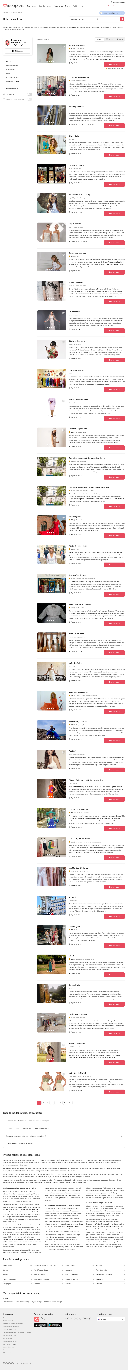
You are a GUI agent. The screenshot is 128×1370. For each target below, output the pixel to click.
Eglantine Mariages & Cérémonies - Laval (87, 458)
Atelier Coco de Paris (78, 546)
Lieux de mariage (45, 6)
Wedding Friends (76, 107)
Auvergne (99, 1279)
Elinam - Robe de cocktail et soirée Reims (87, 780)
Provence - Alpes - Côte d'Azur (45, 1266)
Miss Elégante (75, 516)
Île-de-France (7, 1266)
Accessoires (10, 69)
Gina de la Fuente (76, 165)
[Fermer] (30, 39)
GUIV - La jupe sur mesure (80, 839)
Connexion (112, 6)
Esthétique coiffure (12, 77)
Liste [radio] (100, 39)
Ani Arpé (72, 897)
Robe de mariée (8, 1302)
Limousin (99, 1284)
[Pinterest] (76, 1318)
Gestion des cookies (9, 1329)
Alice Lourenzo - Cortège (80, 194)
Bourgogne (7, 1284)
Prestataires (58, 6)
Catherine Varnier (76, 370)
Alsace (5, 1275)
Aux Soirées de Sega (78, 575)
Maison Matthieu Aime (78, 399)
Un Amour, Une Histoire (79, 77)
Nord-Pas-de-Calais (41, 1270)
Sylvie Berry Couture (78, 721)
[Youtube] (85, 1318)
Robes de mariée (12, 65)
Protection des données (11, 1326)
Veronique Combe (77, 45)
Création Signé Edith (78, 429)
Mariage (6, 12)
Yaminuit (72, 751)
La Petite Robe (75, 663)
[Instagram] (80, 1318)
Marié (75, 6)
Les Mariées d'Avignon (78, 868)
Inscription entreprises (10, 1341)
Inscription (121, 6)
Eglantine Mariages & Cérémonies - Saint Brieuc (90, 487)
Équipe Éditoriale (8, 1347)
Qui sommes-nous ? (9, 1344)
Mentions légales (8, 1321)
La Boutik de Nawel (77, 1073)
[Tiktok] (89, 1318)
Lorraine (37, 1284)
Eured (71, 956)
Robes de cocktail (13, 81)
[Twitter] (71, 1318)
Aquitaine (68, 1270)
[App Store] (41, 1327)
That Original (74, 926)
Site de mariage (8, 1353)
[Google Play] (55, 1327)
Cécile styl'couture (77, 341)
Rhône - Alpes (70, 1266)
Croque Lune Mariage (78, 809)
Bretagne (99, 1266)
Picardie (68, 1284)
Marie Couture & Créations (80, 604)
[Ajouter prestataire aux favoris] (63, 47)
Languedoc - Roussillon (42, 1279)
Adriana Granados (77, 1043)
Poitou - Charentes (71, 1279)
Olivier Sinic (74, 136)
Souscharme (74, 312)
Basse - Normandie (71, 1275)
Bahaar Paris (74, 985)
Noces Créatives (76, 282)
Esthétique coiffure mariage (53, 1302)
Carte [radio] (121, 39)
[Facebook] (67, 1318)
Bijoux (8, 73)
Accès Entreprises (118, 2)
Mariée (67, 6)
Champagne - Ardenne (104, 1275)
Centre (5, 1270)
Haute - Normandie (9, 1279)
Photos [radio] (111, 39)
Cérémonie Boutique (78, 1014)
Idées (81, 6)
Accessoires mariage (23, 1302)
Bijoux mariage (37, 1302)
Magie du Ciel (75, 224)
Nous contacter (114, 64)
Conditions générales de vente (13, 1324)
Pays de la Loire (101, 1270)
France (103, 1319)
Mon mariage (31, 6)
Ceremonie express (77, 253)
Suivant (67, 1103)
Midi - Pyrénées (39, 1275)
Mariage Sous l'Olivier (78, 692)
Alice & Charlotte (76, 634)
